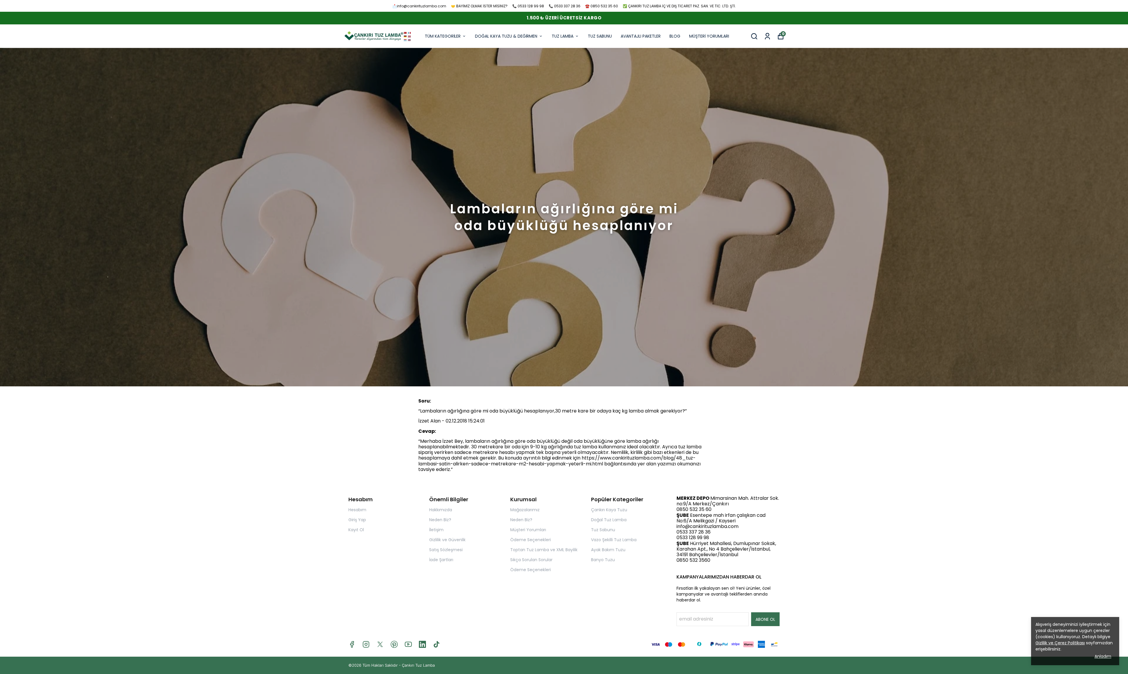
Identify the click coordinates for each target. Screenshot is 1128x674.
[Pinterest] (394, 644)
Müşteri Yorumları (528, 530)
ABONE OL (765, 619)
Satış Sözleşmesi (446, 550)
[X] (380, 644)
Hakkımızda (440, 510)
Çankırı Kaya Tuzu (609, 510)
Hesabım (357, 510)
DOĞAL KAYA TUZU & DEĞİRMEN (506, 36)
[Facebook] (351, 644)
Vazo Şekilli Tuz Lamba (614, 540)
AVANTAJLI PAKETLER (641, 36)
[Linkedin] (422, 644)
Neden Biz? (440, 520)
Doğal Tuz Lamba (609, 520)
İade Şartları (441, 560)
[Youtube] (408, 644)
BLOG (674, 36)
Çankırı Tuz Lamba (418, 665)
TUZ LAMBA (562, 36)
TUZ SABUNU (600, 36)
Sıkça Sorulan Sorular (531, 560)
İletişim (436, 530)
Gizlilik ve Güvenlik (447, 540)
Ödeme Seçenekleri (530, 540)
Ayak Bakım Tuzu (608, 550)
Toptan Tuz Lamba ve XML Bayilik (544, 550)
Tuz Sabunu (603, 530)
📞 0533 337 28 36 (564, 6)
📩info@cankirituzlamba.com (419, 6)
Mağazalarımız (525, 510)
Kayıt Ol (356, 530)
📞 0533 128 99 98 (528, 6)
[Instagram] (366, 644)
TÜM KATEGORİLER (443, 36)
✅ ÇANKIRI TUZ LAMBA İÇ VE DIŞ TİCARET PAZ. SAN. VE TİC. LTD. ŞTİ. (679, 6)
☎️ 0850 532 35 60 (601, 6)
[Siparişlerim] (767, 36)
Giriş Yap (357, 520)
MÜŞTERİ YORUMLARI (709, 36)
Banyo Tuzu (603, 560)
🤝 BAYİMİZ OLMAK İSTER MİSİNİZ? (479, 6)
